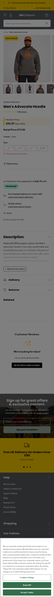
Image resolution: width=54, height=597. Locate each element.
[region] (27, 567)
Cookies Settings (27, 577)
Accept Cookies (27, 592)
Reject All (27, 585)
